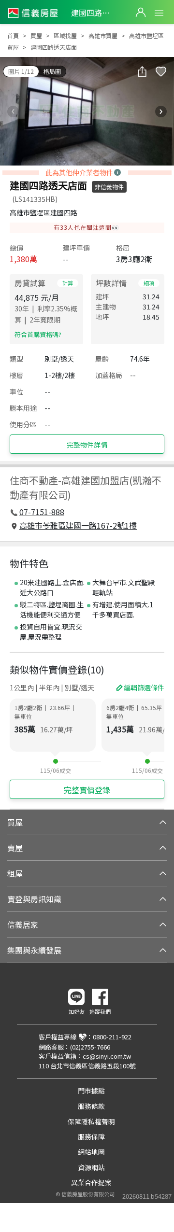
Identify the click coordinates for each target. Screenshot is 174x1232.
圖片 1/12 (21, 71)
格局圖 (52, 71)
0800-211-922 (112, 1036)
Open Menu (159, 13)
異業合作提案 (91, 1182)
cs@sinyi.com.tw (107, 1056)
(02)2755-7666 (90, 1046)
